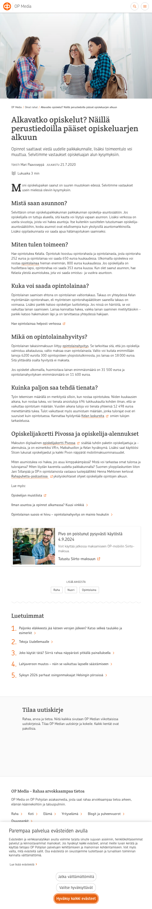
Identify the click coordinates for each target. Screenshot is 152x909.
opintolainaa (30, 263)
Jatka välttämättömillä (76, 876)
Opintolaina (89, 590)
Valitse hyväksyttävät (76, 887)
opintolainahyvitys (75, 346)
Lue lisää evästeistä (22, 864)
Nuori (70, 590)
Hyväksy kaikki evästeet (76, 898)
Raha (56, 590)
